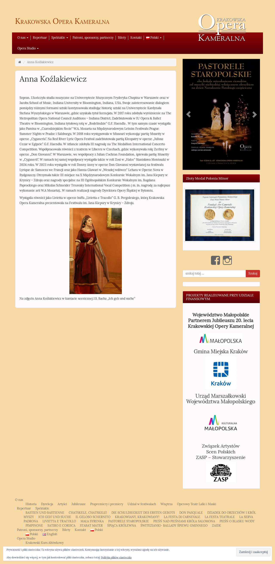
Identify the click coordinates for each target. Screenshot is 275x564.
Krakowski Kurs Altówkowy (45, 543)
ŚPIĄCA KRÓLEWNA (121, 525)
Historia (31, 504)
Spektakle (58, 38)
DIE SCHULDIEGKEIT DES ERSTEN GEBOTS (143, 513)
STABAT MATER (91, 525)
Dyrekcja (47, 504)
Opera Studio (27, 48)
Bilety (122, 38)
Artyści (62, 504)
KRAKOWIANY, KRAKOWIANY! (137, 517)
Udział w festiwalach (142, 504)
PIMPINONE (34, 525)
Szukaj (252, 273)
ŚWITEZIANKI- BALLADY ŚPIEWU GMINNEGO (174, 525)
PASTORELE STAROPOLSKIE (128, 521)
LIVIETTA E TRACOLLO (59, 521)
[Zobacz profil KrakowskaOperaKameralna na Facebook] (215, 260)
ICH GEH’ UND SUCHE (54, 517)
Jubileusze (79, 504)
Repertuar (40, 38)
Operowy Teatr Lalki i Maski (196, 504)
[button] (220, 215)
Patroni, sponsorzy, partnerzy (93, 38)
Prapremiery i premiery (106, 504)
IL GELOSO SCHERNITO (93, 517)
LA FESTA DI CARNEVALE (182, 517)
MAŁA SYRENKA (92, 521)
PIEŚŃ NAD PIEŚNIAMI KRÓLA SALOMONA (184, 521)
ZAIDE (216, 525)
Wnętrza (166, 504)
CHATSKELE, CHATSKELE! (88, 513)
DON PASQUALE (191, 513)
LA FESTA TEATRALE (220, 517)
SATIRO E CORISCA (61, 525)
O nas (21, 38)
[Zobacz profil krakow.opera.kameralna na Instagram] (227, 260)
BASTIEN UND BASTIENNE (45, 513)
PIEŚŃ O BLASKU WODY (237, 521)
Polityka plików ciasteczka (116, 557)
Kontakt (136, 38)
